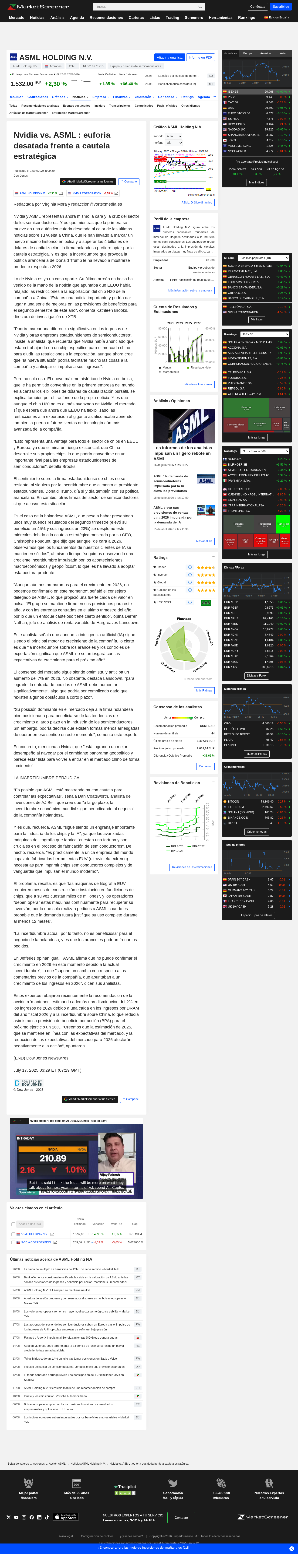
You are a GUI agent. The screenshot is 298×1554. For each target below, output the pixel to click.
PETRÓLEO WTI (234, 729)
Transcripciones (120, 105)
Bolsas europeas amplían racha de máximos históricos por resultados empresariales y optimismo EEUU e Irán (68, 1407)
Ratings (187, 97)
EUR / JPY (230, 667)
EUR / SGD (231, 661)
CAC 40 (233, 102)
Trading (172, 18)
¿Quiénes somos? (131, 1536)
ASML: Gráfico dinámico (197, 202)
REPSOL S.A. (236, 388)
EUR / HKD (231, 656)
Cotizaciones (37, 97)
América (265, 53)
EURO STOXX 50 (239, 113)
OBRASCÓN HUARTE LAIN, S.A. (249, 276)
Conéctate (257, 6)
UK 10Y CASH (237, 906)
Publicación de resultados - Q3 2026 (201, 279)
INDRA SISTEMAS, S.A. (243, 271)
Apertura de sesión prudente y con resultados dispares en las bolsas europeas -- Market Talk (75, 1301)
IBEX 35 (233, 91)
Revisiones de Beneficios (176, 783)
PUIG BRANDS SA (240, 383)
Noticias (37, 18)
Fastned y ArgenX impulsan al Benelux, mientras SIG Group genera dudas (71, 1337)
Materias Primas (257, 753)
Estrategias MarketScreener (71, 113)
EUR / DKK (231, 634)
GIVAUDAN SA (237, 500)
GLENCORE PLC (239, 489)
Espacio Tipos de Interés (256, 915)
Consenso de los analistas (177, 707)
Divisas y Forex (256, 675)
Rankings (246, 18)
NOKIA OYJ (235, 459)
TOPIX (232, 140)
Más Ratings (204, 690)
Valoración (143, 97)
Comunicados (144, 105)
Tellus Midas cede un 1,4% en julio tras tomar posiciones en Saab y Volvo (70, 1358)
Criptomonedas (234, 766)
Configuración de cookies (97, 1536)
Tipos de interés (234, 844)
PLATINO (230, 745)
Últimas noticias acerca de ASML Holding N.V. (52, 1259)
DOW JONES (236, 124)
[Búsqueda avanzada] (200, 7)
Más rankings (256, 437)
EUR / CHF (231, 613)
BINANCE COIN (238, 817)
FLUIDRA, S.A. (237, 377)
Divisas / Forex (234, 567)
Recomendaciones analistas (40, 105)
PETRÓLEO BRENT (237, 734)
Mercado (16, 18)
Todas (13, 105)
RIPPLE (233, 823)
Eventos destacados (76, 105)
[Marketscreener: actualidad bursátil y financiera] (38, 6)
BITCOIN (233, 801)
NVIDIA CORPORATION (36, 1242)
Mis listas (257, 319)
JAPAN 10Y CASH (239, 896)
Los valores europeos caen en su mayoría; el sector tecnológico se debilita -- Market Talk (77, 1314)
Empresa (99, 97)
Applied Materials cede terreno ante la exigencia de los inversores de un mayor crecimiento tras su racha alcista (74, 1348)
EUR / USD (231, 602)
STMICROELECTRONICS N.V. (247, 470)
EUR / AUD (231, 645)
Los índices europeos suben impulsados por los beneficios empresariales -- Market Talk (76, 1420)
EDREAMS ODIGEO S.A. (243, 282)
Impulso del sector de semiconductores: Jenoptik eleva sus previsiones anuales (74, 1366)
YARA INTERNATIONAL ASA (246, 505)
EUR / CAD (231, 640)
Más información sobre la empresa (190, 290)
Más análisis (204, 541)
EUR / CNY (231, 650)
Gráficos (59, 97)
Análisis (57, 18)
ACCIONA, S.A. (237, 347)
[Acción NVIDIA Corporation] (115, 193)
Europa (248, 53)
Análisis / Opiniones (171, 401)
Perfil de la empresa (171, 219)
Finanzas (121, 97)
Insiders (100, 105)
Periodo (158, 136)
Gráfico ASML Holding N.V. (177, 127)
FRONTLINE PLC (239, 510)
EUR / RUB (231, 618)
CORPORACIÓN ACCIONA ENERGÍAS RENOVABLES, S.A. (251, 363)
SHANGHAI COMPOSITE (244, 135)
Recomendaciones (106, 18)
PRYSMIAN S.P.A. (239, 480)
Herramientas (221, 18)
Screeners (194, 18)
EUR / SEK (231, 623)
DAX (231, 107)
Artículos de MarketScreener (28, 113)
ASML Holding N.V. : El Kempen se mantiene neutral (57, 1290)
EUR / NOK (231, 629)
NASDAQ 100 (236, 129)
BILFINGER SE (237, 464)
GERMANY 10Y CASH (242, 890)
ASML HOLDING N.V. (34, 1234)
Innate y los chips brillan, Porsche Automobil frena (55, 1396)
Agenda (77, 18)
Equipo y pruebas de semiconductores (201, 270)
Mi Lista (229, 258)
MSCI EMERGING (239, 145)
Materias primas (235, 689)
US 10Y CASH (237, 885)
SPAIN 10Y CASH (239, 879)
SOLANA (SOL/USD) (241, 812)
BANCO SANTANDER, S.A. (245, 287)
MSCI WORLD (237, 151)
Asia (283, 53)
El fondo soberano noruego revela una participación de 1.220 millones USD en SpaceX (74, 1377)
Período (158, 142)
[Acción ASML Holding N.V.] (60, 193)
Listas (154, 18)
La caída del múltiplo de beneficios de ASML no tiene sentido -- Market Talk (178, 75)
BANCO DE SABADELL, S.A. (246, 298)
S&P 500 (233, 118)
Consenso (166, 97)
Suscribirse (281, 6)
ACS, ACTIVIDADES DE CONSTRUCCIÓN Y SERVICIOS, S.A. (251, 353)
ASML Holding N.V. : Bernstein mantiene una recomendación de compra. (70, 1388)
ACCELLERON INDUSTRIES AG (248, 475)
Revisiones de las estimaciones (192, 867)
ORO (227, 723)
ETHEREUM (236, 807)
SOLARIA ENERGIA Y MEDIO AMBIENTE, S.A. (251, 265)
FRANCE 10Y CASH (241, 901)
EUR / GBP (231, 607)
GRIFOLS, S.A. (237, 293)
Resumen (16, 97)
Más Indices (256, 182)
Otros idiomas (190, 105)
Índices (232, 53)
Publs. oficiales (167, 105)
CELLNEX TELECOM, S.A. (245, 394)
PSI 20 (232, 97)
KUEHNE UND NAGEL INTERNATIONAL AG (251, 494)
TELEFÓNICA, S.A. (240, 307)
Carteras (136, 18)
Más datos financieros (198, 384)
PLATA (228, 739)
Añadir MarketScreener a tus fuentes (90, 181)
